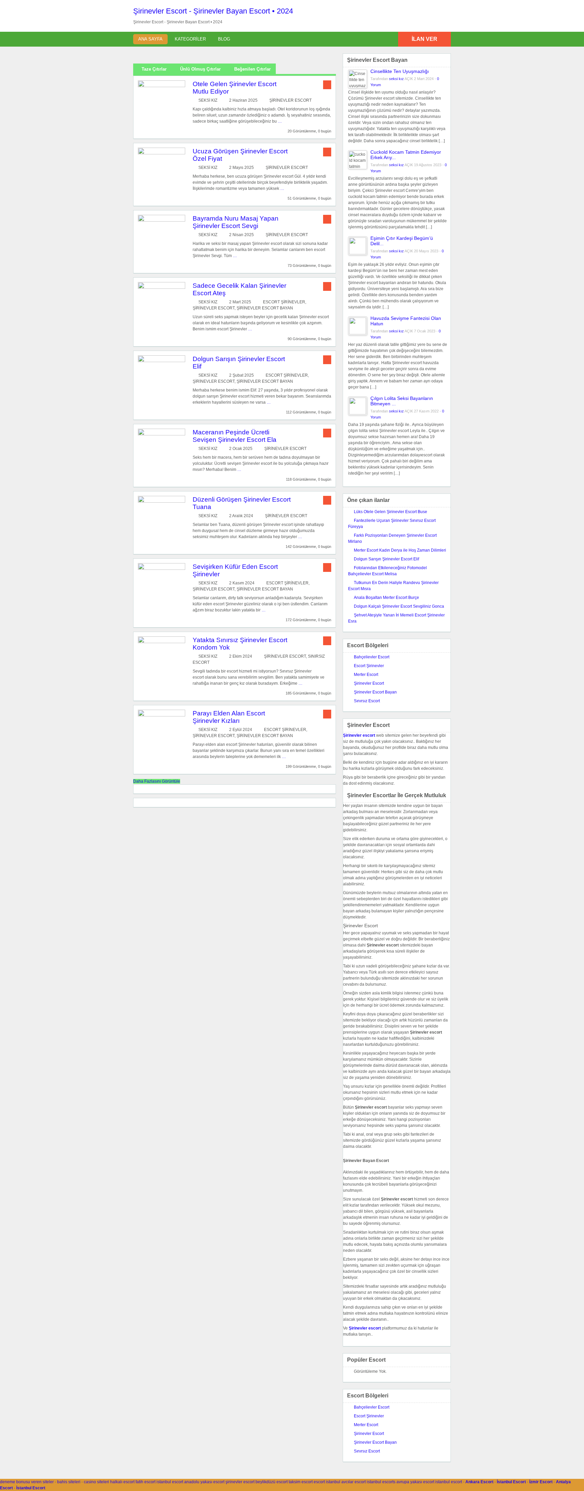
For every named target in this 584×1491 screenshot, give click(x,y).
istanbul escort (169, 1482)
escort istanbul (327, 1482)
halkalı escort (122, 1482)
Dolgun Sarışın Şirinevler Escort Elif (386, 559)
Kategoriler (190, 39)
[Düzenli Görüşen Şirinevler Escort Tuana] (161, 501)
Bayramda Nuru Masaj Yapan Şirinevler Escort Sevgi (235, 222)
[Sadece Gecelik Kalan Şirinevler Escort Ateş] (161, 287)
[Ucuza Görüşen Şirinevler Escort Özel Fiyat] (161, 153)
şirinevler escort (239, 1482)
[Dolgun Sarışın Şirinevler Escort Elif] (161, 360)
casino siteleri (96, 1482)
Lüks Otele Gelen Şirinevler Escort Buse (390, 511)
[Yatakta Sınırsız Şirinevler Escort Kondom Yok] (161, 641)
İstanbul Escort (511, 1482)
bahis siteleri (68, 1482)
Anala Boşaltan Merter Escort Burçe (386, 597)
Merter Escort (366, 674)
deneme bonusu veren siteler (27, 1482)
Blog (224, 39)
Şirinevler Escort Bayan (265, 308)
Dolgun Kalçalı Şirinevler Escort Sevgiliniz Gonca (399, 606)
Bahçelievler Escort (371, 657)
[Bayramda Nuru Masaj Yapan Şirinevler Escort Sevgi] (161, 220)
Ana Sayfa (150, 39)
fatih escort (145, 1482)
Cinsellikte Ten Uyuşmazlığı (399, 71)
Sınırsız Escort (367, 701)
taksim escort (301, 1482)
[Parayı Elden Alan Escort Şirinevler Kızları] (161, 715)
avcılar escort (353, 1482)
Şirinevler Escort (290, 100)
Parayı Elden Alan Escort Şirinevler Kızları (229, 717)
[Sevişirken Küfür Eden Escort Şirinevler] (161, 568)
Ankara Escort (479, 1482)
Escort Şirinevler (284, 302)
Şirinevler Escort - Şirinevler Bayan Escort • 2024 (213, 11)
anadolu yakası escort (204, 1482)
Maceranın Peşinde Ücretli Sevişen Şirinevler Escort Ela (234, 436)
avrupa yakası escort (415, 1482)
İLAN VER (424, 39)
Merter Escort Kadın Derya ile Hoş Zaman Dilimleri (400, 550)
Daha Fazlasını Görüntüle (156, 781)
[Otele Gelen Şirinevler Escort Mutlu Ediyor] (161, 85)
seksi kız (207, 100)
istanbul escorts (381, 1482)
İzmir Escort (541, 1482)
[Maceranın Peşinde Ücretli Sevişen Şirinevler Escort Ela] (161, 434)
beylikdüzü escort (272, 1482)
